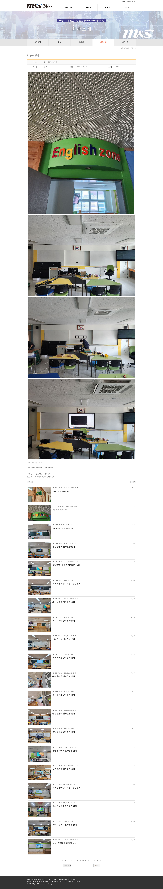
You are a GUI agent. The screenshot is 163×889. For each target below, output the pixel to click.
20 (94, 860)
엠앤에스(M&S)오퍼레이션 (38, 879)
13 (74, 860)
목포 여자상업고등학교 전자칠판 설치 (44, 477)
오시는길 (128, 1)
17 (85, 860)
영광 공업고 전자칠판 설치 (63, 639)
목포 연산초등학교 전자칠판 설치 (66, 788)
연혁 (59, 42)
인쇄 (134, 482)
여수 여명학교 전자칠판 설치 (64, 825)
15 (80, 860)
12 (71, 860)
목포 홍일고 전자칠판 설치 (63, 769)
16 (83, 860)
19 (91, 860)
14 (77, 860)
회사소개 (68, 7)
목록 (30, 482)
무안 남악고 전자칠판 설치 (63, 602)
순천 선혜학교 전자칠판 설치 (64, 806)
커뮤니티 (126, 7)
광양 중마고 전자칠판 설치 (63, 732)
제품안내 (87, 7)
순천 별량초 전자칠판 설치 (63, 714)
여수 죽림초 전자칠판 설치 (63, 658)
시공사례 (103, 42)
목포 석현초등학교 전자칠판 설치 (66, 584)
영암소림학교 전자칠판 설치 (64, 843)
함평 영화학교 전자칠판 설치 (64, 751)
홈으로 (123, 1)
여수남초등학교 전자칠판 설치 (42, 474)
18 (88, 860)
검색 (97, 865)
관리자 (133, 1)
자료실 (107, 7)
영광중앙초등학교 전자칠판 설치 (66, 565)
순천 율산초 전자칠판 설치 (63, 677)
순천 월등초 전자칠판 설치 (63, 695)
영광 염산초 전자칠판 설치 (63, 621)
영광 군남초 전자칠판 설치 (63, 547)
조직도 (81, 42)
